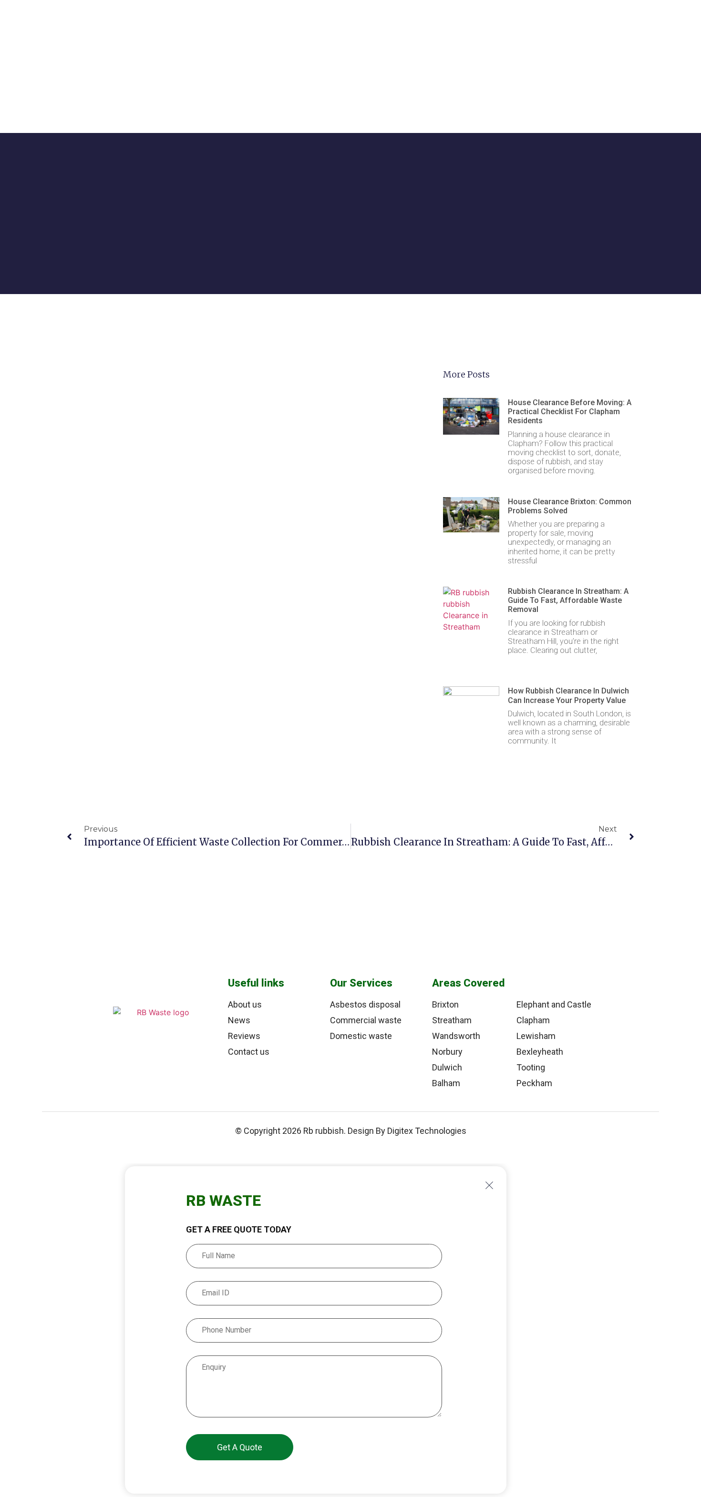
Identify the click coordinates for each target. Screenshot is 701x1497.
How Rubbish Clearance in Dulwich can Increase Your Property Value (568, 695)
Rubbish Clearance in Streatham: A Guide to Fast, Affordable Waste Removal (568, 600)
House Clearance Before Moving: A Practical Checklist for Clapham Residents (569, 411)
